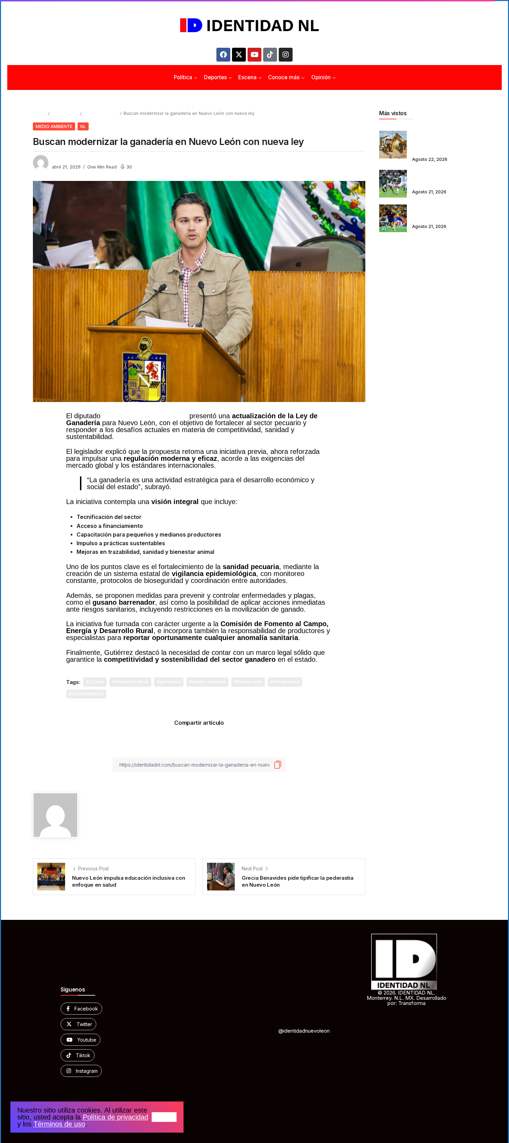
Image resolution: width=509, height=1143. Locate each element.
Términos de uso (59, 1124)
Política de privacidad (115, 1117)
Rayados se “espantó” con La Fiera (443, 179)
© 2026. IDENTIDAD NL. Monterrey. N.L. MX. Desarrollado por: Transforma (406, 997)
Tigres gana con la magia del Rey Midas (442, 214)
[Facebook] (223, 55)
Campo (96, 681)
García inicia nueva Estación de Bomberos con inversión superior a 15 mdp (443, 140)
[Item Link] (393, 144)
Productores (287, 681)
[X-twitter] (239, 55)
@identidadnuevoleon (304, 1030)
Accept (164, 1117)
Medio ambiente (100, 113)
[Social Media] (81, 1008)
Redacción (63, 159)
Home (39, 113)
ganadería (170, 681)
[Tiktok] (270, 55)
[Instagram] (286, 55)
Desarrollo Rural (132, 681)
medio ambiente (209, 681)
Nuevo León (249, 681)
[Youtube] (254, 55)
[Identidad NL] (254, 25)
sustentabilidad (88, 693)
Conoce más (65, 113)
